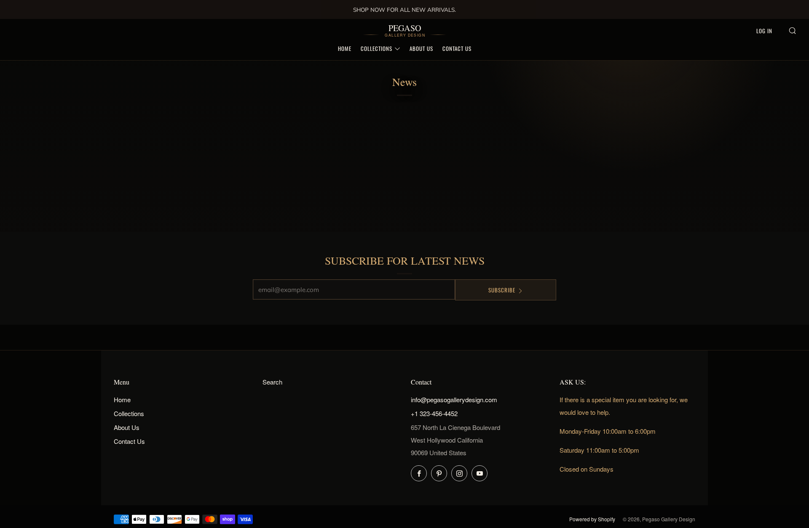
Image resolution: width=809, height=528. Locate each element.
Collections (376, 48)
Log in (764, 31)
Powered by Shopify (592, 519)
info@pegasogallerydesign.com (454, 399)
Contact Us (456, 48)
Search (272, 381)
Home (344, 48)
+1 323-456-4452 (434, 413)
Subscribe (501, 290)
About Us (421, 48)
